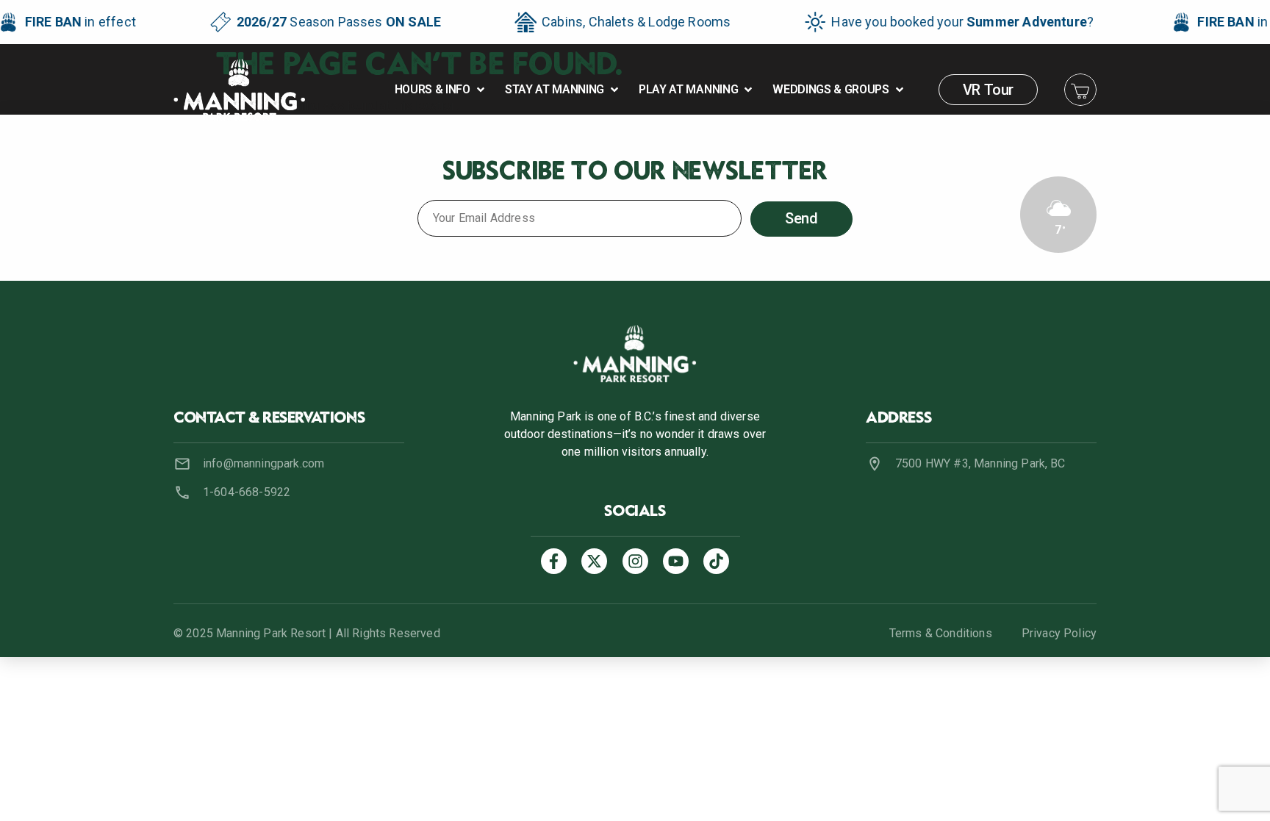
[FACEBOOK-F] (554, 561)
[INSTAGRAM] (635, 561)
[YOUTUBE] (676, 561)
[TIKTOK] (716, 561)
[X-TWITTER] (594, 561)
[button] (441, 89)
